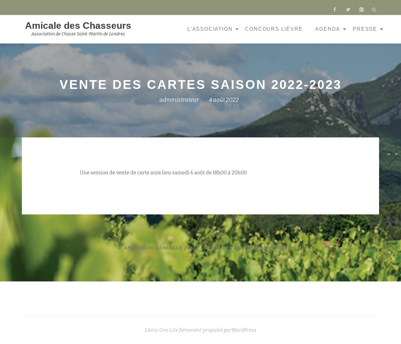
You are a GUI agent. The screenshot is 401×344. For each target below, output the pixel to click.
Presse (365, 29)
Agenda (327, 29)
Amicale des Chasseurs (78, 25)
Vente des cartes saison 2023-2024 (252, 248)
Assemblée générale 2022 (159, 248)
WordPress (244, 330)
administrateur (179, 99)
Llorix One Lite (162, 330)
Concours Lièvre (274, 29)
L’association (209, 29)
